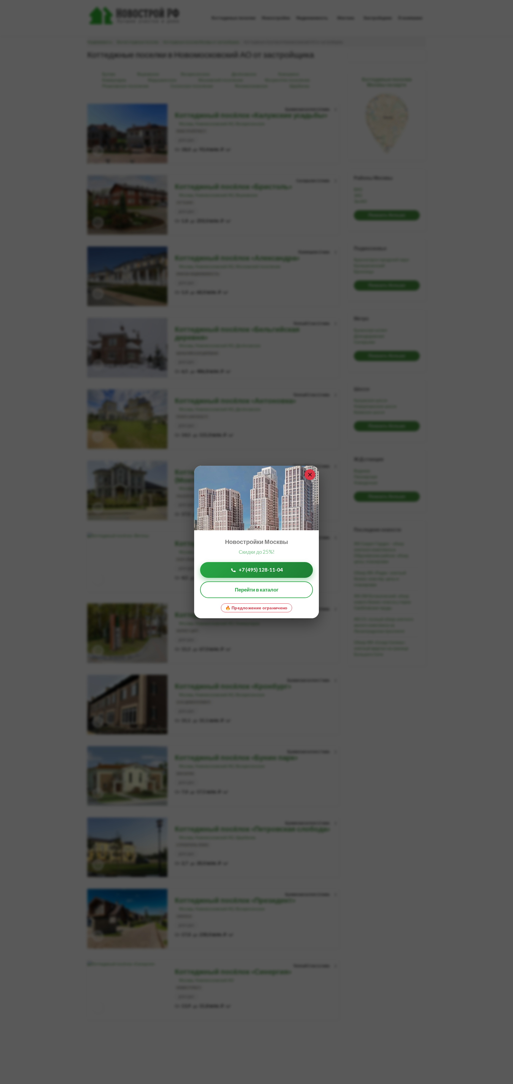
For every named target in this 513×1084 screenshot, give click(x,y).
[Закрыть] (310, 474)
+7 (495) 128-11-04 (261, 570)
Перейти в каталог (256, 589)
